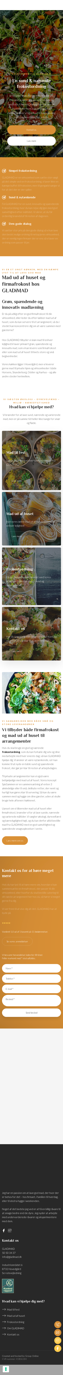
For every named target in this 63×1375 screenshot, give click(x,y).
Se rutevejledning (11, 1272)
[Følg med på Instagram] (57, 1340)
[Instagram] (11, 1230)
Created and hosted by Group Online (20, 1356)
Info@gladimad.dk (12, 1256)
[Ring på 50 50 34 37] (57, 1324)
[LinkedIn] (17, 1230)
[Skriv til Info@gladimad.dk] (57, 1332)
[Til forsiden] (31, 33)
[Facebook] (5, 1230)
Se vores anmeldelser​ (17, 941)
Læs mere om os (15, 840)
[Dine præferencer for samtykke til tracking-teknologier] (6, 1369)
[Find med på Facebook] (57, 1348)
